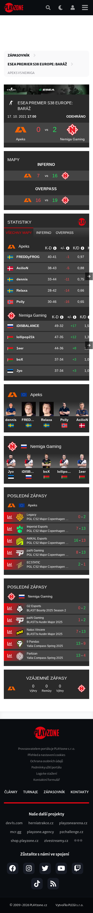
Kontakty (80, 792)
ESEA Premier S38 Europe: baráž (37, 64)
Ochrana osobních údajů (46, 761)
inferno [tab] (43, 233)
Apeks (20, 139)
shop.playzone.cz (24, 841)
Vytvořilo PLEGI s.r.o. (69, 905)
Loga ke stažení (46, 773)
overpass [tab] (64, 233)
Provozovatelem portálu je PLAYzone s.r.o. (46, 748)
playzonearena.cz (73, 823)
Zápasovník (19, 55)
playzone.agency (40, 832)
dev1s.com (14, 823)
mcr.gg (15, 832)
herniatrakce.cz (40, 823)
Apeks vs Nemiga (21, 73)
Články (10, 792)
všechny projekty (78, 840)
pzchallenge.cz (71, 832)
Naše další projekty (46, 814)
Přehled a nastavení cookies (46, 755)
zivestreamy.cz (56, 841)
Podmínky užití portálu (46, 767)
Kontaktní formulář (46, 780)
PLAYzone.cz (38, 905)
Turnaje (30, 792)
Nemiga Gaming (72, 139)
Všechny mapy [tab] (19, 233)
